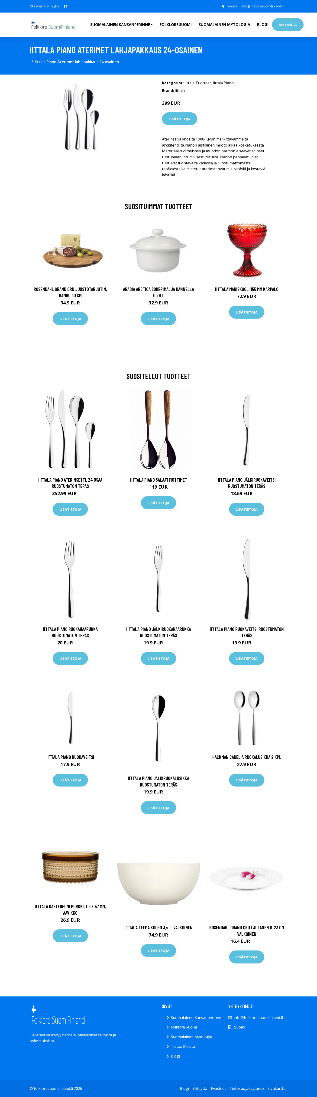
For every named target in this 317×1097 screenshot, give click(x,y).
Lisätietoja (180, 118)
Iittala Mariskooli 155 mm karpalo (246, 289)
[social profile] (65, 6)
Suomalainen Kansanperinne (196, 1017)
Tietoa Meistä (183, 1046)
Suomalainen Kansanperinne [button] (120, 24)
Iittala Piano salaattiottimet (158, 480)
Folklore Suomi (176, 24)
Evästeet (218, 1088)
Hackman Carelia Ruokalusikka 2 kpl (246, 757)
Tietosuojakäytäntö (247, 1088)
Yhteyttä (200, 1088)
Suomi (232, 6)
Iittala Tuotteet (197, 82)
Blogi (262, 24)
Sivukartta (276, 1088)
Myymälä (288, 24)
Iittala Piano (223, 82)
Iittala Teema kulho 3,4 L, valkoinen (158, 927)
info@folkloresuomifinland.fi (263, 6)
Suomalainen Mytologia (224, 24)
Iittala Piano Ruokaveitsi (70, 757)
